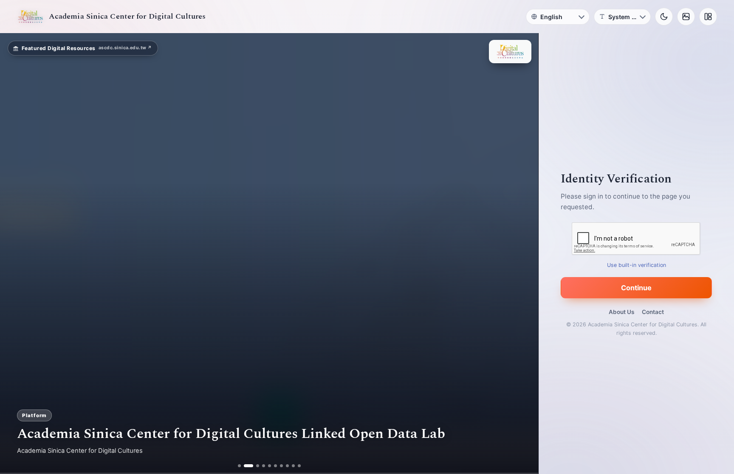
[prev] (15, 253)
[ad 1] (239, 465)
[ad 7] (281, 465)
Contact (653, 312)
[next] (523, 253)
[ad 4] (263, 465)
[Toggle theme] (664, 16)
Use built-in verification (636, 265)
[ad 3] (254, 465)
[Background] (686, 16)
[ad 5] (269, 465)
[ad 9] (293, 465)
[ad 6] (275, 465)
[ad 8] (287, 465)
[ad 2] (245, 465)
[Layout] (708, 16)
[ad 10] (299, 465)
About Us (621, 312)
